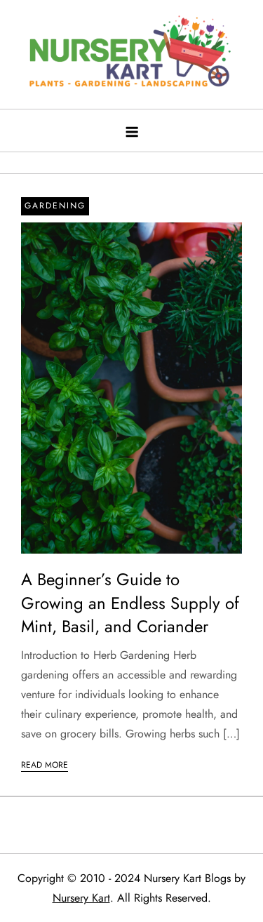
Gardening (55, 205)
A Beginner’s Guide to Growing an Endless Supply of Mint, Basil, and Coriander (130, 603)
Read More (44, 765)
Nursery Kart (81, 898)
